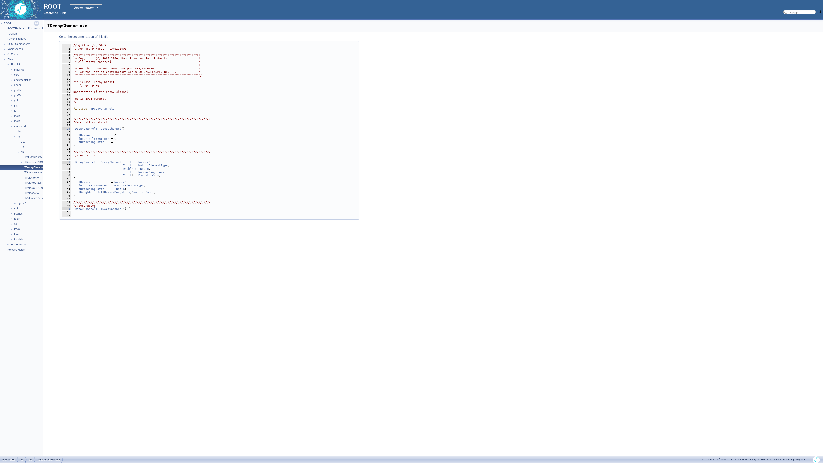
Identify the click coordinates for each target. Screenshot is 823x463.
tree (16, 234)
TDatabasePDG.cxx (35, 162)
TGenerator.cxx (33, 172)
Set (99, 192)
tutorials (18, 239)
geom (17, 85)
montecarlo (20, 126)
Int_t (127, 162)
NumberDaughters (151, 172)
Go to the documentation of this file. (84, 36)
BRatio (143, 168)
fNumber (84, 135)
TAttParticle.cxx (33, 157)
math (17, 121)
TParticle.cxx (31, 177)
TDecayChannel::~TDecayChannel (98, 208)
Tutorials (12, 33)
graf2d (18, 90)
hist (16, 105)
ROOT (7, 23)
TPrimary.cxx (31, 193)
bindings (19, 69)
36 (66, 162)
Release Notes (16, 249)
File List (15, 64)
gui (16, 100)
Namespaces (15, 49)
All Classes (13, 54)
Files (10, 59)
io (15, 110)
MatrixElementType (153, 165)
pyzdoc (18, 213)
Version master (84, 7)
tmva (17, 229)
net (16, 208)
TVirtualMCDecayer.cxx (38, 198)
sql (16, 223)
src (22, 151)
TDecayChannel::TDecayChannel (97, 128)
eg (19, 136)
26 (66, 128)
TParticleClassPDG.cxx (37, 182)
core (16, 74)
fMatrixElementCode (93, 138)
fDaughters (87, 192)
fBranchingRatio (91, 142)
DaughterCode (148, 175)
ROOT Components (18, 43)
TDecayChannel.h (103, 108)
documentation (23, 79)
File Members (19, 244)
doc (20, 131)
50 (66, 208)
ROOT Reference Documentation (26, 28)
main (17, 115)
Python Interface (16, 38)
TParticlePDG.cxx (34, 187)
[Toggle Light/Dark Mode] (820, 11)
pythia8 (22, 203)
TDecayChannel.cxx (36, 167)
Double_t (130, 168)
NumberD (144, 162)
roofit (17, 218)
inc (22, 146)
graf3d (18, 95)
